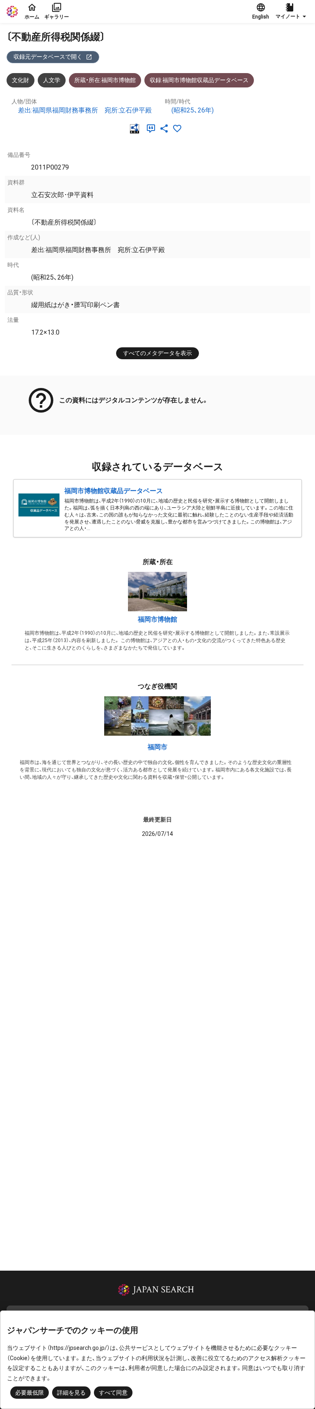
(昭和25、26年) (192, 110)
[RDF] (136, 128)
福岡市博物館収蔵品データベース (113, 491)
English (260, 17)
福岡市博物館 (157, 619)
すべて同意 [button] (113, 1392)
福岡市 (157, 747)
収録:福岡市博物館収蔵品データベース (199, 80)
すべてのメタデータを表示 (157, 353)
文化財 (20, 80)
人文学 (51, 80)
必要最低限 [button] (29, 1392)
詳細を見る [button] (71, 1392)
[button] (292, 11)
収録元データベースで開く (48, 56)
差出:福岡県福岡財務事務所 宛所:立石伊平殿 (85, 110)
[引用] (152, 128)
